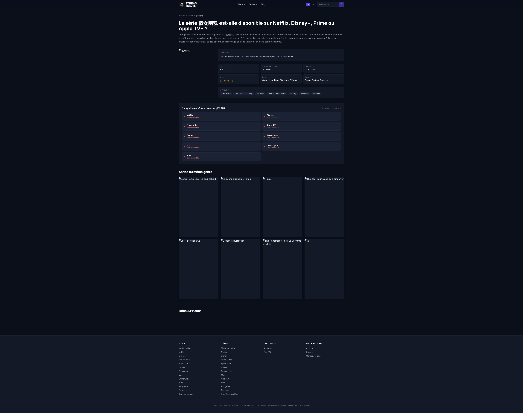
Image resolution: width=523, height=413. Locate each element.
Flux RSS (268, 352)
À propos (310, 348)
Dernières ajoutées (229, 394)
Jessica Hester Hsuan (277, 94)
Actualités (268, 348)
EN (313, 4)
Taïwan (293, 80)
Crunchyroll (184, 379)
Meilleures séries (228, 348)
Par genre (183, 386)
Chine (264, 80)
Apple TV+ (183, 363)
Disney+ (182, 356)
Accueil (182, 15)
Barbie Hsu (226, 94)
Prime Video (184, 360)
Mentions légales (313, 356)
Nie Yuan (260, 94)
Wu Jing (293, 94)
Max (181, 375)
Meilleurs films (185, 348)
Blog (263, 4)
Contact (309, 352)
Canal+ (182, 367)
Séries (252, 4)
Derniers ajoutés (186, 394)
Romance (324, 80)
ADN (181, 382)
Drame (308, 80)
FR (308, 4)
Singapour (284, 80)
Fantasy (315, 80)
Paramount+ (184, 371)
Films (240, 4)
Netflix (181, 352)
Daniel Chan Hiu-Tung (243, 94)
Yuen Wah (305, 94)
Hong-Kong (274, 80)
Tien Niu (316, 94)
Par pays (183, 390)
